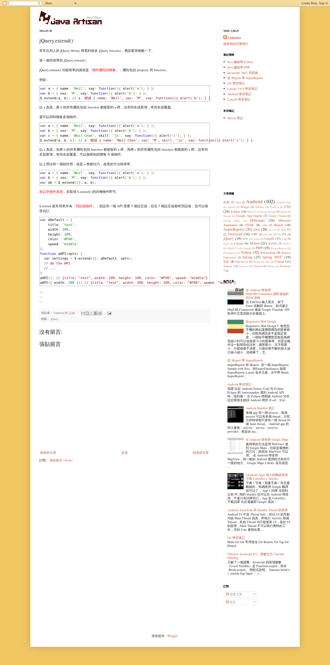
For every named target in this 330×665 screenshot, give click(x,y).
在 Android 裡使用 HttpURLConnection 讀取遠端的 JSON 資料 (267, 294)
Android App (283, 202)
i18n (264, 225)
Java (256, 229)
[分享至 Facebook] (96, 313)
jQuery (54, 319)
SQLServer (241, 262)
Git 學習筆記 (236, 83)
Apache (231, 207)
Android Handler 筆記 (260, 408)
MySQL (272, 243)
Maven (255, 243)
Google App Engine (249, 216)
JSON (245, 238)
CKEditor (260, 207)
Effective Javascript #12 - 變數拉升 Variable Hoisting (255, 556)
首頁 (124, 452)
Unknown (234, 37)
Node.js (287, 243)
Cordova (274, 207)
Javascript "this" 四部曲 (242, 72)
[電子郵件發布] (108, 313)
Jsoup (256, 238)
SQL (226, 261)
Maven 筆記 (235, 118)
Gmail (283, 211)
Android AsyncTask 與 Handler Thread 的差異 (257, 510)
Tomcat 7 (228, 266)
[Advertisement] (257, 156)
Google (227, 216)
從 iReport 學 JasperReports (245, 78)
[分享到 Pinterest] (100, 313)
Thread (256, 261)
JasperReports (233, 229)
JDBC (254, 234)
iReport (278, 225)
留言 (232, 602)
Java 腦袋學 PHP (238, 67)
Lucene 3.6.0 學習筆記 (242, 88)
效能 (226, 202)
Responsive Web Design (261, 321)
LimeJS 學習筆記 (239, 99)
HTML (249, 225)
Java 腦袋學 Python (240, 62)
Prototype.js (229, 252)
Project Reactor (279, 248)
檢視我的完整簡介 (236, 44)
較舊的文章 (201, 452)
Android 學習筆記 (239, 94)
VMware (270, 266)
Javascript (235, 233)
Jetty (265, 234)
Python (246, 252)
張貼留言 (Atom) (61, 460)
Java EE (286, 229)
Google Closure (277, 216)
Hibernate (257, 220)
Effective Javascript (257, 211)
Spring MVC (272, 257)
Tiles (267, 261)
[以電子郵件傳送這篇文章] (83, 313)
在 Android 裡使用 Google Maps (267, 439)
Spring (247, 257)
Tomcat (279, 261)
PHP (259, 247)
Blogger (245, 207)
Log (284, 239)
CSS (287, 206)
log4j (226, 243)
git (274, 212)
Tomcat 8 (244, 266)
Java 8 (272, 229)
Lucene (238, 243)
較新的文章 (48, 452)
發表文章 (235, 594)
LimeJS (269, 238)
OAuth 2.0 (232, 248)
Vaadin (257, 266)
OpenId (247, 248)
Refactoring (267, 252)
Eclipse (235, 211)
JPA (284, 234)
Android (254, 201)
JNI (275, 234)
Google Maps (231, 220)
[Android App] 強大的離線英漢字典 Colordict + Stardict (267, 477)
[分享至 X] (91, 313)
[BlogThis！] (87, 313)
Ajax (238, 202)
